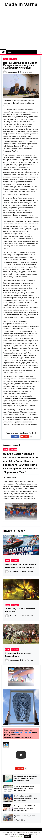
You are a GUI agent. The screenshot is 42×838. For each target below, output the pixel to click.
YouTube (23, 433)
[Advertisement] (21, 29)
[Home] (3, 52)
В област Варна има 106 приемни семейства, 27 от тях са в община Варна (25, 797)
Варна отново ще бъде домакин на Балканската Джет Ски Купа (20, 565)
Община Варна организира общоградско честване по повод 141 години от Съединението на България (24, 787)
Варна (6, 59)
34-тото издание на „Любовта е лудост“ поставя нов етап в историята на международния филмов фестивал (25, 777)
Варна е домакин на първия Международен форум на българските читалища (20, 65)
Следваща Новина (10, 445)
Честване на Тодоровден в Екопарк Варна (18, 654)
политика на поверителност (19, 834)
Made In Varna (21, 4)
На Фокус (13, 59)
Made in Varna (24, 669)
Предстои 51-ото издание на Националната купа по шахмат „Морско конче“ (25, 817)
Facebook (32, 433)
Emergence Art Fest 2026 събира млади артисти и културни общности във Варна (25, 807)
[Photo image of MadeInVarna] (6, 745)
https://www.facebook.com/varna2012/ (18, 737)
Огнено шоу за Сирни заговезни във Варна (20, 610)
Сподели (15, 436)
